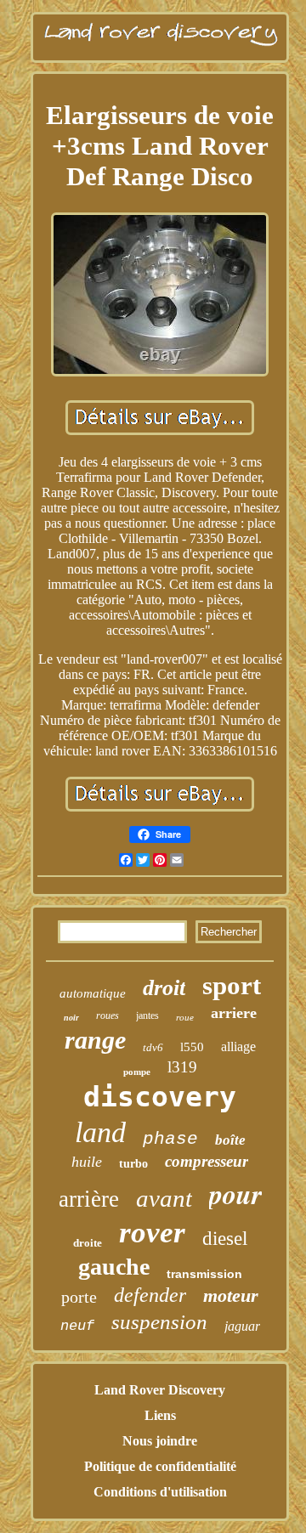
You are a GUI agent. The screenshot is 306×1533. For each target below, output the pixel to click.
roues (107, 1015)
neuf (77, 1326)
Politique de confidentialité (160, 1466)
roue (185, 1017)
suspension (159, 1321)
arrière (89, 1199)
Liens (160, 1415)
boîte (230, 1140)
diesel (224, 1238)
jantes (147, 1015)
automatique (93, 993)
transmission (204, 1274)
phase (170, 1139)
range (95, 1040)
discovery (159, 1096)
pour (235, 1193)
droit (164, 988)
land (100, 1132)
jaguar (242, 1326)
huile (86, 1161)
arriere (234, 1012)
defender (150, 1295)
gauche (114, 1266)
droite (87, 1242)
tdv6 (153, 1047)
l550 (192, 1047)
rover (152, 1232)
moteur (230, 1295)
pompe (136, 1071)
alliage (238, 1046)
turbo (133, 1163)
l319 (182, 1067)
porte (79, 1296)
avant (164, 1198)
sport (231, 985)
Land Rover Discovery (159, 1390)
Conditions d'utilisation (160, 1492)
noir (71, 1017)
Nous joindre (159, 1441)
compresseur (206, 1161)
